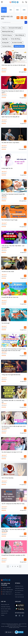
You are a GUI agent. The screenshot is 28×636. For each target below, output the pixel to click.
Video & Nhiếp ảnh (19, 35)
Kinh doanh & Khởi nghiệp (15, 27)
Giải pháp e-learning (5, 606)
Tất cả (4, 9)
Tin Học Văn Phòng (15, 38)
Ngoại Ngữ (4, 38)
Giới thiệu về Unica (19, 586)
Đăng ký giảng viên (5, 604)
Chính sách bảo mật (19, 596)
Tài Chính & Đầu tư (6, 46)
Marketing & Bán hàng (7, 31)
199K (17, 9)
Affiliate (2, 615)
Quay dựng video (4, 611)
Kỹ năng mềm (5, 42)
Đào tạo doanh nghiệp (6, 608)
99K (11, 9)
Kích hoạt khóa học (19, 590)
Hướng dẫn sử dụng (19, 588)
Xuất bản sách (4, 613)
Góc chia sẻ (17, 592)
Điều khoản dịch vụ (19, 594)
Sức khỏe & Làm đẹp (17, 42)
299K (24, 9)
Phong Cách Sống (19, 46)
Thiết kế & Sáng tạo (7, 35)
